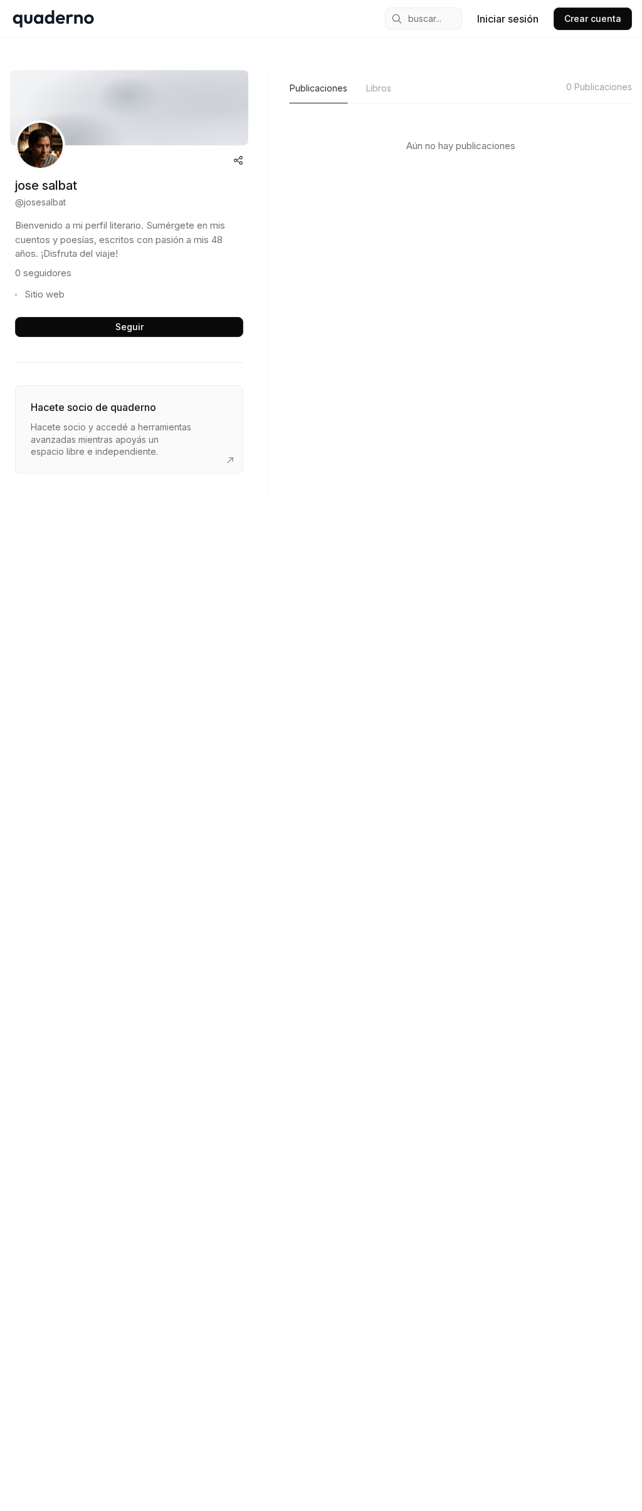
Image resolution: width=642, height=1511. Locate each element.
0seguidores (43, 273)
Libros (378, 88)
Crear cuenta (592, 18)
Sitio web (44, 294)
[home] (53, 19)
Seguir (129, 326)
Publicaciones (318, 88)
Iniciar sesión (508, 19)
